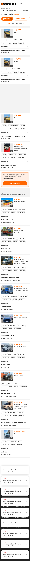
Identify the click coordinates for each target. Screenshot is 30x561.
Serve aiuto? (5, 392)
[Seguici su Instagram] (13, 430)
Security (4, 405)
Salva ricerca (15, 148)
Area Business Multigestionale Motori (6, 419)
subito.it (17, 417)
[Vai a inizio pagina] (15, 380)
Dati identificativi (7, 394)
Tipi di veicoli (19, 397)
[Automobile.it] (8, 4)
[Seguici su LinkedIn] (19, 430)
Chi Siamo (5, 389)
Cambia (16, 14)
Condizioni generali (7, 397)
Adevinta (17, 422)
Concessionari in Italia (21, 400)
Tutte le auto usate (21, 394)
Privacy (4, 400)
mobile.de (18, 419)
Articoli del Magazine (21, 402)
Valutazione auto (20, 405)
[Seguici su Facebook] (11, 430)
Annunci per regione (21, 389)
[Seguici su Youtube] (16, 430)
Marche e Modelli (20, 392)
